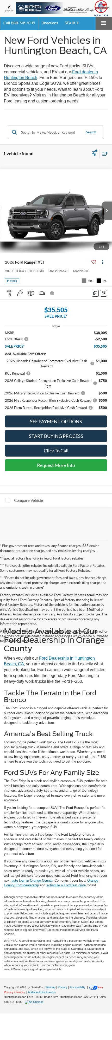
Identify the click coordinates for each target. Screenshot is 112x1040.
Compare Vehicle (28, 500)
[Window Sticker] (103, 293)
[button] (19, 23)
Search (91, 132)
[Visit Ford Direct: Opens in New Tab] (35, 1001)
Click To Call (56, 450)
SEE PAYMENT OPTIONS (56, 421)
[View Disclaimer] (52, 293)
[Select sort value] (103, 153)
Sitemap (50, 987)
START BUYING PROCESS (56, 436)
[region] (56, 370)
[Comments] (95, 293)
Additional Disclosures (42, 992)
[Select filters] (94, 154)
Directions (49, 23)
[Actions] (102, 261)
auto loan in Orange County (31, 880)
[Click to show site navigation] (104, 23)
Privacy (62, 987)
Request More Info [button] (56, 465)
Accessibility (77, 987)
